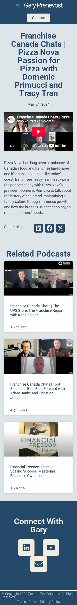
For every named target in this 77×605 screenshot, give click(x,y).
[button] (18, 6)
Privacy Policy (50, 602)
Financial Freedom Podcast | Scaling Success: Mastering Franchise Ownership (33, 471)
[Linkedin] (26, 547)
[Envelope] (38, 564)
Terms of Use (26, 602)
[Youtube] (51, 547)
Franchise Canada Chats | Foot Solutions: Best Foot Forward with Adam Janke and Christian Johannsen (37, 391)
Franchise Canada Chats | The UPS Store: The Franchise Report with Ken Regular (36, 310)
